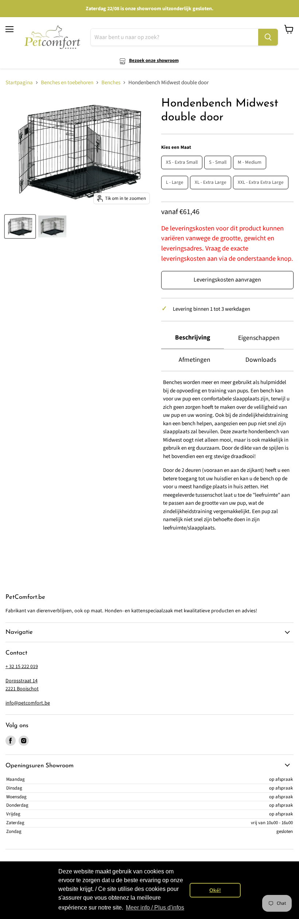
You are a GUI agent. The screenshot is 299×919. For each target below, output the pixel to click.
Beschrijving (192, 337)
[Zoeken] (268, 37)
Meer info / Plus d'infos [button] (155, 907)
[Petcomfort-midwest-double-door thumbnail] (20, 226)
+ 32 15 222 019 (21, 666)
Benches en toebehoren (67, 82)
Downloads (260, 359)
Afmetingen (194, 359)
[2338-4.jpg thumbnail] (52, 226)
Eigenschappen (259, 337)
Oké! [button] (215, 890)
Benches (110, 82)
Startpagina (19, 82)
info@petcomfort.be (27, 703)
